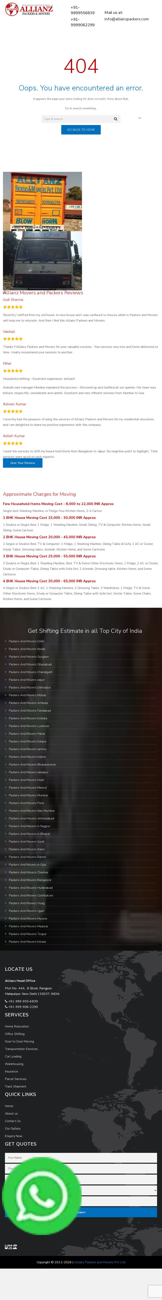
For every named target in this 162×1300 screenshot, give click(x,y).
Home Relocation (17, 1026)
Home (9, 1106)
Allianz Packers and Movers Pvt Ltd (99, 1262)
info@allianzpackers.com (127, 19)
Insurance (11, 1071)
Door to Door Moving (19, 1041)
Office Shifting (15, 1034)
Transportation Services (21, 1049)
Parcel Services (16, 1079)
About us (11, 1113)
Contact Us (13, 1121)
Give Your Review (22, 463)
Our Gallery (13, 1128)
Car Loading (13, 1056)
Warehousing (14, 1064)
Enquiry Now (13, 1136)
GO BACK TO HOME (81, 130)
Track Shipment (15, 1086)
